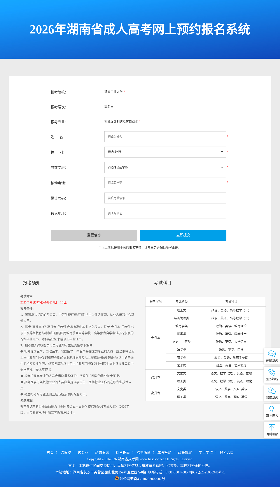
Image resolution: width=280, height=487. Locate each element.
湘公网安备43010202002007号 (142, 479)
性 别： (58, 152)
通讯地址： (59, 213)
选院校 (65, 452)
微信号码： (59, 198)
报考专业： (59, 122)
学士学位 (206, 452)
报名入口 (227, 452)
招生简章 (143, 452)
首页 (50, 452)
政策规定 (185, 452)
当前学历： (59, 168)
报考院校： (59, 92)
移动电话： (59, 183)
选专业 (83, 452)
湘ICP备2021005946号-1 (207, 472)
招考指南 (123, 452)
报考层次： (59, 107)
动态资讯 (102, 452)
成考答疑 (164, 452)
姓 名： (58, 137)
